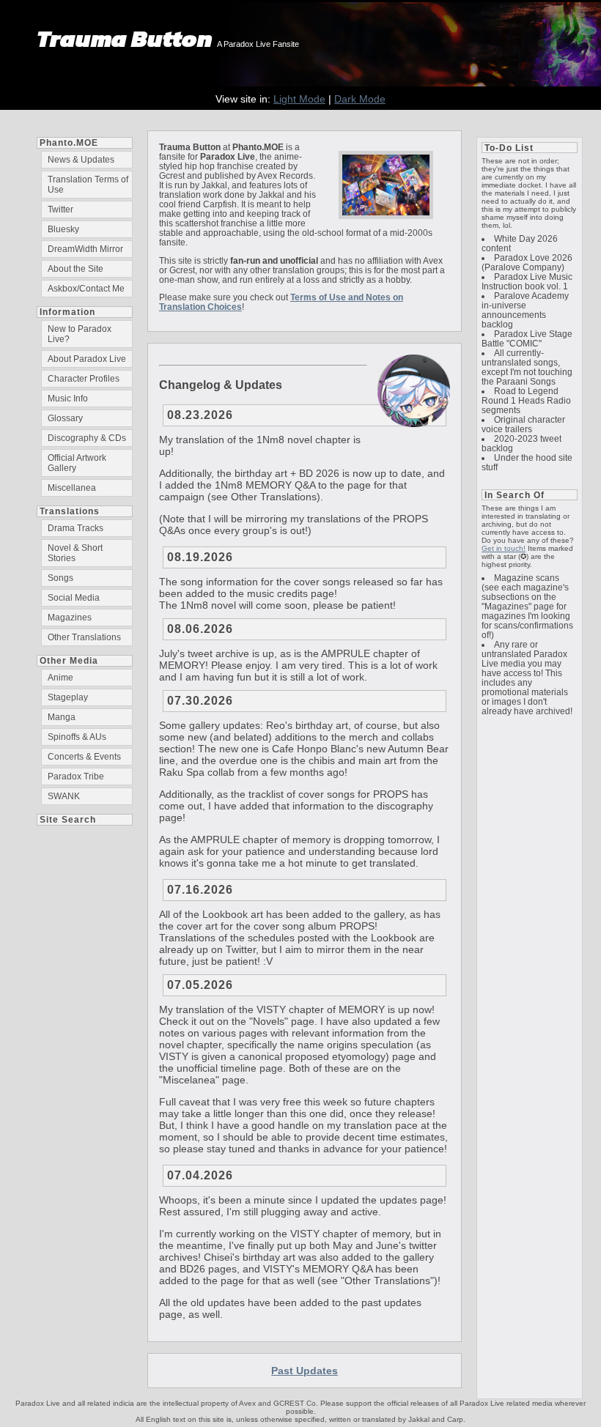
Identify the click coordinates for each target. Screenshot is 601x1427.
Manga (61, 717)
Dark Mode (360, 99)
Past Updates (304, 1370)
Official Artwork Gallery (77, 463)
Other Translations (84, 637)
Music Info (68, 398)
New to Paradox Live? (79, 334)
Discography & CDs (87, 438)
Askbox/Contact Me (86, 288)
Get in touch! (504, 548)
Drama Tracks (75, 528)
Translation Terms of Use (88, 184)
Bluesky (63, 229)
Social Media (74, 598)
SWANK (64, 796)
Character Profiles (83, 379)
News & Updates (81, 160)
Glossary (65, 418)
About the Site (75, 269)
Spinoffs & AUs (77, 737)
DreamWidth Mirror (85, 249)
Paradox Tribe (76, 776)
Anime (60, 677)
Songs (60, 578)
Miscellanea (72, 488)
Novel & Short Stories (75, 553)
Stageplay (68, 697)
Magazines (70, 617)
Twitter (60, 209)
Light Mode (299, 99)
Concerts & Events (84, 757)
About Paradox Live (87, 359)
